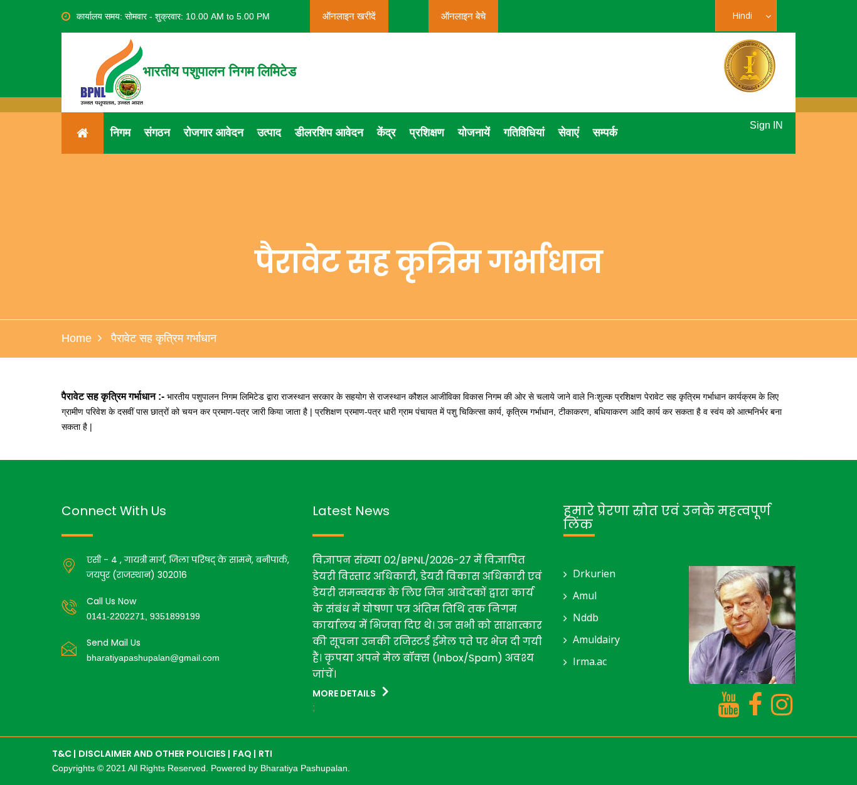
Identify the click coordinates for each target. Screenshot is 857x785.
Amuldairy (596, 639)
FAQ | (244, 753)
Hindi (749, 20)
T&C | (64, 753)
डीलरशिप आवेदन (329, 132)
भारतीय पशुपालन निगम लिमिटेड (219, 71)
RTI (265, 753)
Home (76, 338)
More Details (345, 693)
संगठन (157, 132)
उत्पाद (269, 132)
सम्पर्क (605, 132)
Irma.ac (590, 661)
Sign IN (766, 125)
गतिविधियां (524, 132)
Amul (585, 595)
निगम (120, 132)
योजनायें (474, 132)
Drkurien (594, 573)
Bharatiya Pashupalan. (305, 768)
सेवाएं (568, 132)
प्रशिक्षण (427, 132)
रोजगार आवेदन (213, 132)
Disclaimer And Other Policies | (154, 753)
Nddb (586, 617)
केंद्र (386, 132)
